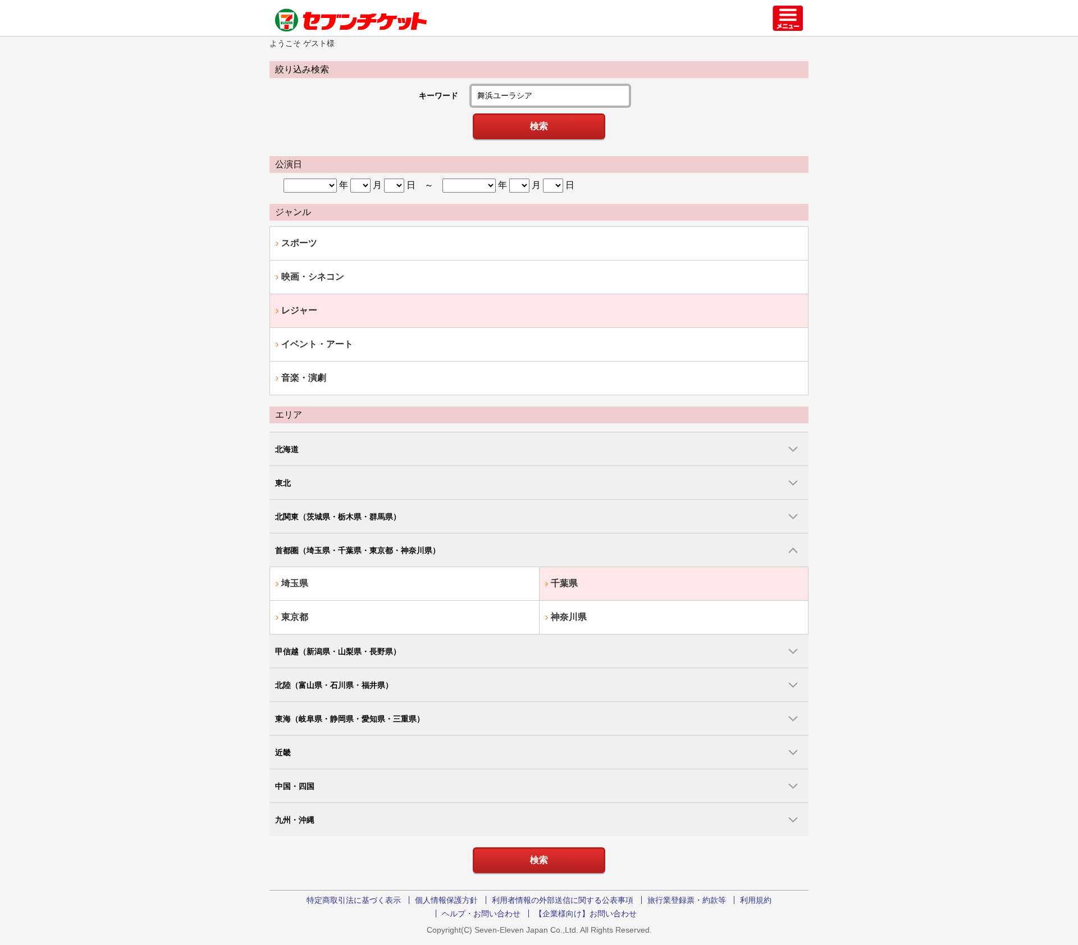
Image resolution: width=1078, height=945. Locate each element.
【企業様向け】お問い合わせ (586, 913)
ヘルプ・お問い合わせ (481, 913)
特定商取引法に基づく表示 (354, 900)
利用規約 (755, 900)
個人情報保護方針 (446, 900)
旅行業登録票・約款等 (686, 900)
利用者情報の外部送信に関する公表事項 (562, 900)
